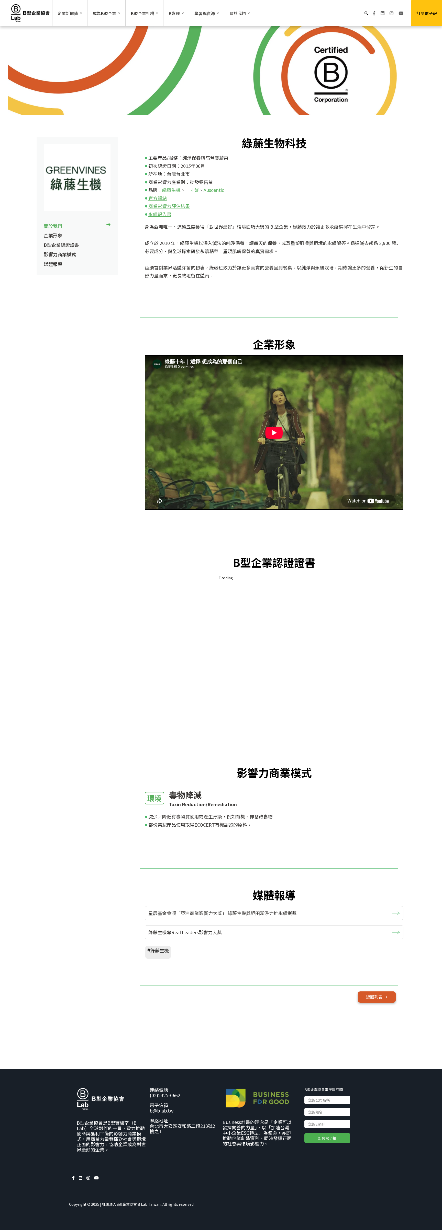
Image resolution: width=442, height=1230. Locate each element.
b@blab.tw (161, 1110)
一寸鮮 (192, 189)
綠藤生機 (171, 189)
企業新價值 (68, 13)
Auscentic (214, 189)
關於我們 (53, 225)
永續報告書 (159, 214)
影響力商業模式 (60, 254)
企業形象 (53, 235)
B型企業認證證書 (61, 244)
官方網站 (157, 198)
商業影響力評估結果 (169, 206)
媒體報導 (53, 264)
